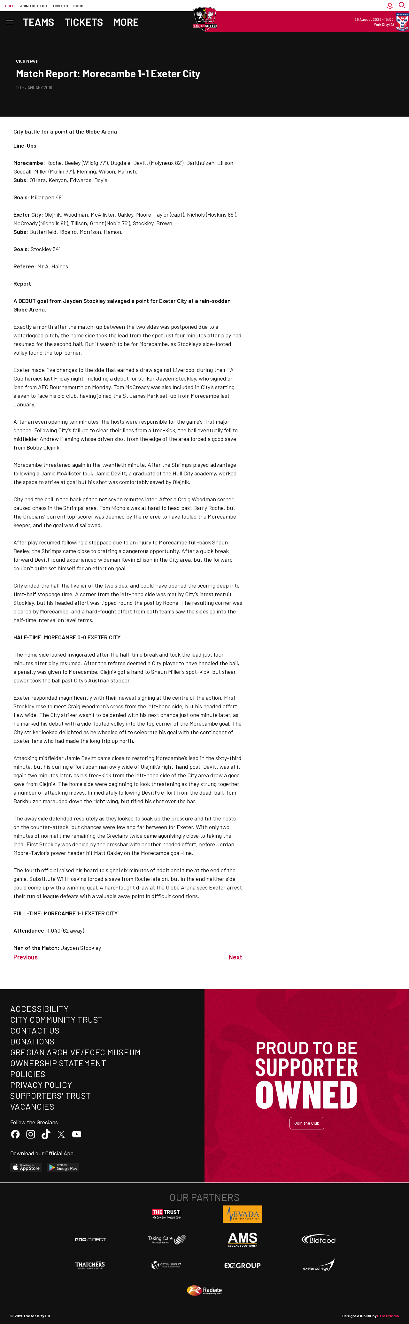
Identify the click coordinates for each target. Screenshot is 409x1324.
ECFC (10, 6)
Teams (38, 22)
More (126, 22)
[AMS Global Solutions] (242, 1239)
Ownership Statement (58, 1063)
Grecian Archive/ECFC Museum (75, 1052)
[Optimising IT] (166, 1265)
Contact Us (35, 1030)
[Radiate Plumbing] (204, 1291)
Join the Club (307, 1123)
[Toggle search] (402, 5)
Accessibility (39, 1008)
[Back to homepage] (204, 19)
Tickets (60, 6)
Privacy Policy (41, 1084)
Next (235, 957)
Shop (78, 6)
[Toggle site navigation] (9, 21)
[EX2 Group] (242, 1265)
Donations (32, 1041)
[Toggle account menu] (389, 5)
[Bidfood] (318, 1240)
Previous (25, 957)
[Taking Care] (166, 1239)
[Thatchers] (90, 1265)
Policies (28, 1074)
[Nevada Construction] (242, 1214)
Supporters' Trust (50, 1095)
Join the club (33, 6)
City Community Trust (56, 1019)
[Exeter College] (318, 1265)
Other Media (388, 1315)
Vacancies (32, 1106)
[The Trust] (166, 1214)
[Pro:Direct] (90, 1239)
